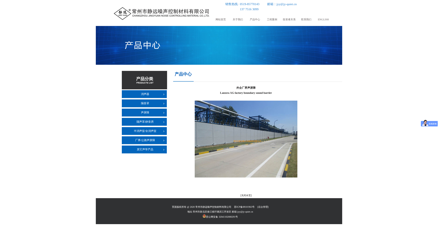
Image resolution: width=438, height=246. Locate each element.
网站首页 (221, 19)
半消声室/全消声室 (145, 130)
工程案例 (272, 19)
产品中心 (255, 19)
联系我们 (306, 19)
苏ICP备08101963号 (244, 207)
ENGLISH (323, 19)
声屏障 (145, 112)
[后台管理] (263, 207)
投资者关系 (289, 19)
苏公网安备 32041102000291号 (222, 217)
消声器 (145, 94)
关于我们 (238, 19)
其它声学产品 (145, 149)
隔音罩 (145, 103)
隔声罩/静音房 (145, 121)
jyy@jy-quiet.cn (286, 4)
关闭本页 (246, 195)
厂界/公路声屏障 (145, 140)
